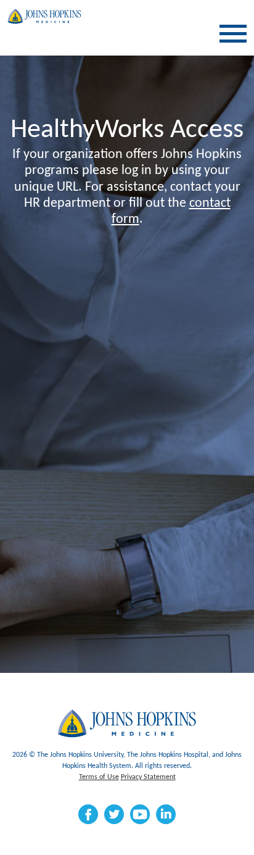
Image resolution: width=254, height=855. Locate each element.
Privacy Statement (148, 777)
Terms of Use (99, 777)
